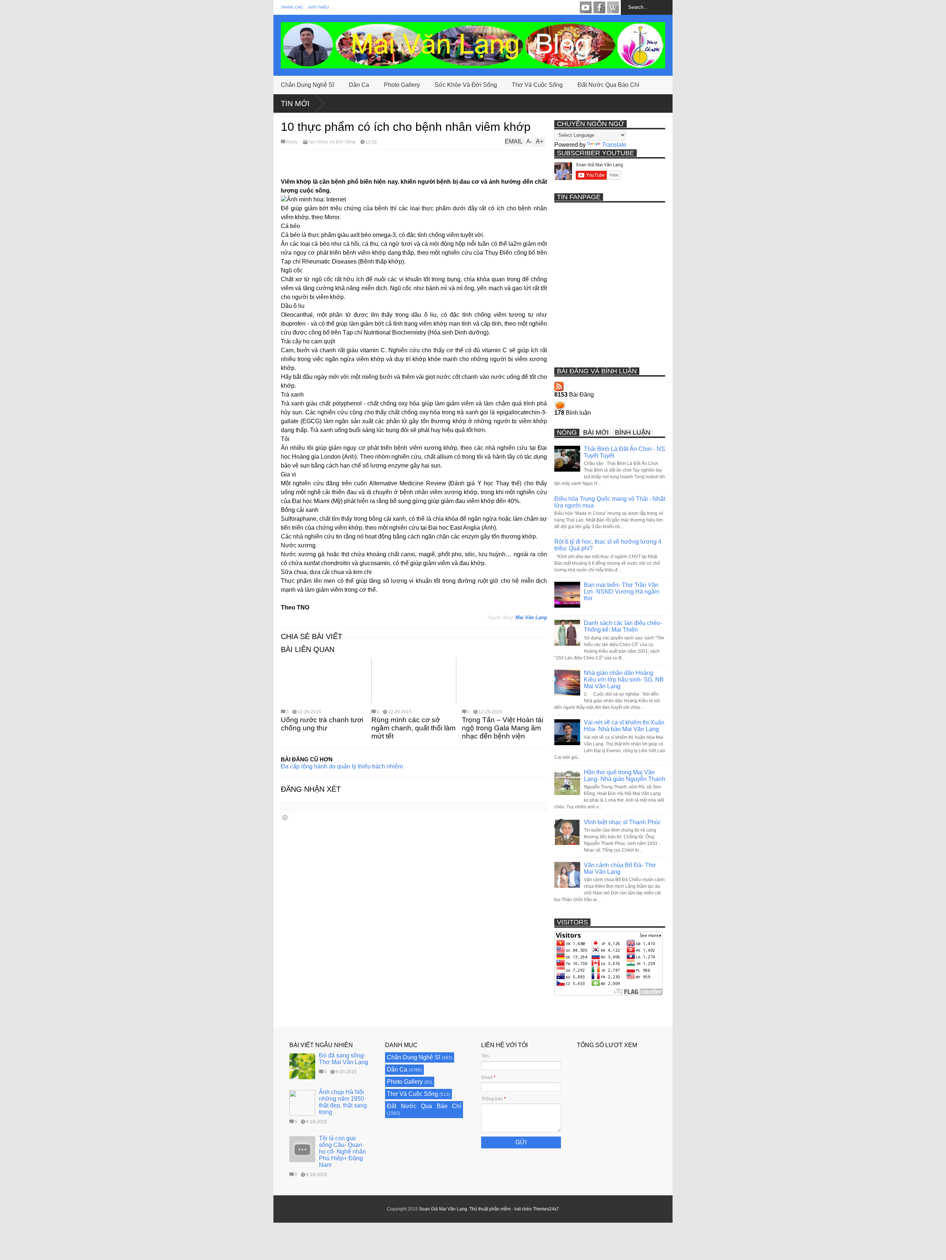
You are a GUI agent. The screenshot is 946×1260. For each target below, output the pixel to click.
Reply (292, 142)
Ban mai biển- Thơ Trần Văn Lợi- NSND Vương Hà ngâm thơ (621, 591)
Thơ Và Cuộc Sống (537, 85)
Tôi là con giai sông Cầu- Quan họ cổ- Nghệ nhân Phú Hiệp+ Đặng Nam (342, 1151)
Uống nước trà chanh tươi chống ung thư (322, 724)
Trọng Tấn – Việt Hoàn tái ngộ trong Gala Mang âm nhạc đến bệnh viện (502, 728)
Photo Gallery (402, 85)
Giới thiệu (318, 7)
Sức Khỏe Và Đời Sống (466, 85)
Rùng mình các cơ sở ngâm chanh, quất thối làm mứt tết (413, 728)
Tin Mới (295, 103)
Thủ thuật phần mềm (490, 1209)
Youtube (586, 7)
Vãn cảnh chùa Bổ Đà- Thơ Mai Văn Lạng (620, 868)
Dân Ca (359, 85)
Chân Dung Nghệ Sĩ (307, 85)
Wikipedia (613, 7)
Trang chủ (292, 7)
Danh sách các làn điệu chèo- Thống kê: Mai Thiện (623, 626)
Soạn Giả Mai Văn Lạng (443, 1209)
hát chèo (523, 1209)
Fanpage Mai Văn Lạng (599, 7)
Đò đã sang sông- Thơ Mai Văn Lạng (343, 1058)
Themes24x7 (546, 1209)
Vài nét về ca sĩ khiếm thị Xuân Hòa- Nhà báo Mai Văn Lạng (624, 725)
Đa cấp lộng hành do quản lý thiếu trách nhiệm (342, 766)
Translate (614, 145)
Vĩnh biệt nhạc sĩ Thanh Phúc (622, 822)
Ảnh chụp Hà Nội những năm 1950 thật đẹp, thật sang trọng (343, 1102)
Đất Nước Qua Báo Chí (608, 85)
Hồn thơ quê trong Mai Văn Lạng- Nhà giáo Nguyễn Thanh (624, 775)
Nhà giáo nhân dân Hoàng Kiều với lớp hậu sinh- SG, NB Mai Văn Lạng (624, 679)
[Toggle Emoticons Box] (285, 817)
